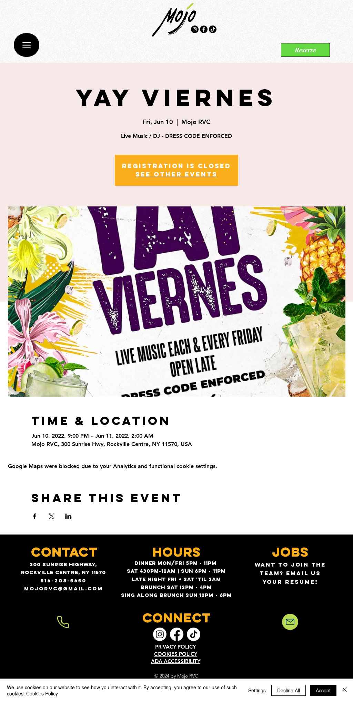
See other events (176, 174)
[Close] (345, 690)
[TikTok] (212, 29)
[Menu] (26, 45)
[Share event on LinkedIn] (68, 516)
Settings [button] (257, 690)
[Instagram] (195, 29)
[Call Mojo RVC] (63, 622)
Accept (323, 690)
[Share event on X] (51, 516)
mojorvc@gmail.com (63, 588)
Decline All (288, 690)
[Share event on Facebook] (34, 516)
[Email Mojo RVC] (290, 622)
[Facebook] (204, 29)
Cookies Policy (42, 693)
